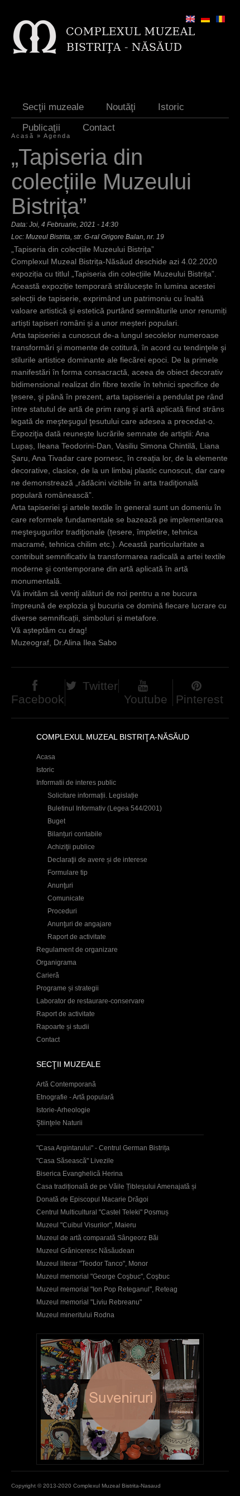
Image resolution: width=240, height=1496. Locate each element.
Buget (56, 821)
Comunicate (65, 898)
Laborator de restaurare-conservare (90, 1001)
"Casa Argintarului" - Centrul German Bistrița (103, 1148)
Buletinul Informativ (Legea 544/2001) (104, 808)
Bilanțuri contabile (74, 834)
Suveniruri (120, 1399)
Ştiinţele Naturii (59, 1123)
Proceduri (62, 911)
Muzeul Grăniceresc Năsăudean (85, 1251)
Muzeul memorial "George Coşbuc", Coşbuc (103, 1276)
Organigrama (56, 962)
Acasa (45, 757)
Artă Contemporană (66, 1084)
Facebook (37, 699)
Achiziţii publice (71, 847)
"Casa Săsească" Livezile (75, 1161)
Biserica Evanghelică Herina (79, 1174)
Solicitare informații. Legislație (92, 795)
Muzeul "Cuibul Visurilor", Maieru (86, 1225)
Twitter (100, 685)
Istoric (171, 107)
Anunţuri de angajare (79, 924)
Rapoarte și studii (62, 1027)
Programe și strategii (67, 988)
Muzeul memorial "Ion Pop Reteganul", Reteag (106, 1289)
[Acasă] (103, 36)
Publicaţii (41, 127)
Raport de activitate (76, 937)
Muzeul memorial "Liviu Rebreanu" (89, 1302)
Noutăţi (121, 107)
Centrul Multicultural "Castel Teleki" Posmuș (102, 1212)
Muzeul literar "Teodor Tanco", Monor (92, 1264)
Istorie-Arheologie (63, 1110)
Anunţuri (60, 885)
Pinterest (199, 699)
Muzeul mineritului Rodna (75, 1315)
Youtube (145, 699)
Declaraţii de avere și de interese (97, 860)
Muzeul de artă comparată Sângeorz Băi (97, 1238)
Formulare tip (67, 872)
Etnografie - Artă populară (75, 1097)
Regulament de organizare (77, 950)
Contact (99, 127)
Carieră (47, 975)
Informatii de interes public (76, 783)
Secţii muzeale (53, 107)
